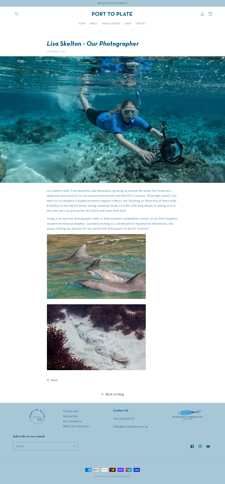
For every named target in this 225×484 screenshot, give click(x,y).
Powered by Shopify (121, 476)
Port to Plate (107, 476)
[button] (17, 14)
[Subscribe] (74, 446)
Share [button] (54, 380)
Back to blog (115, 394)
